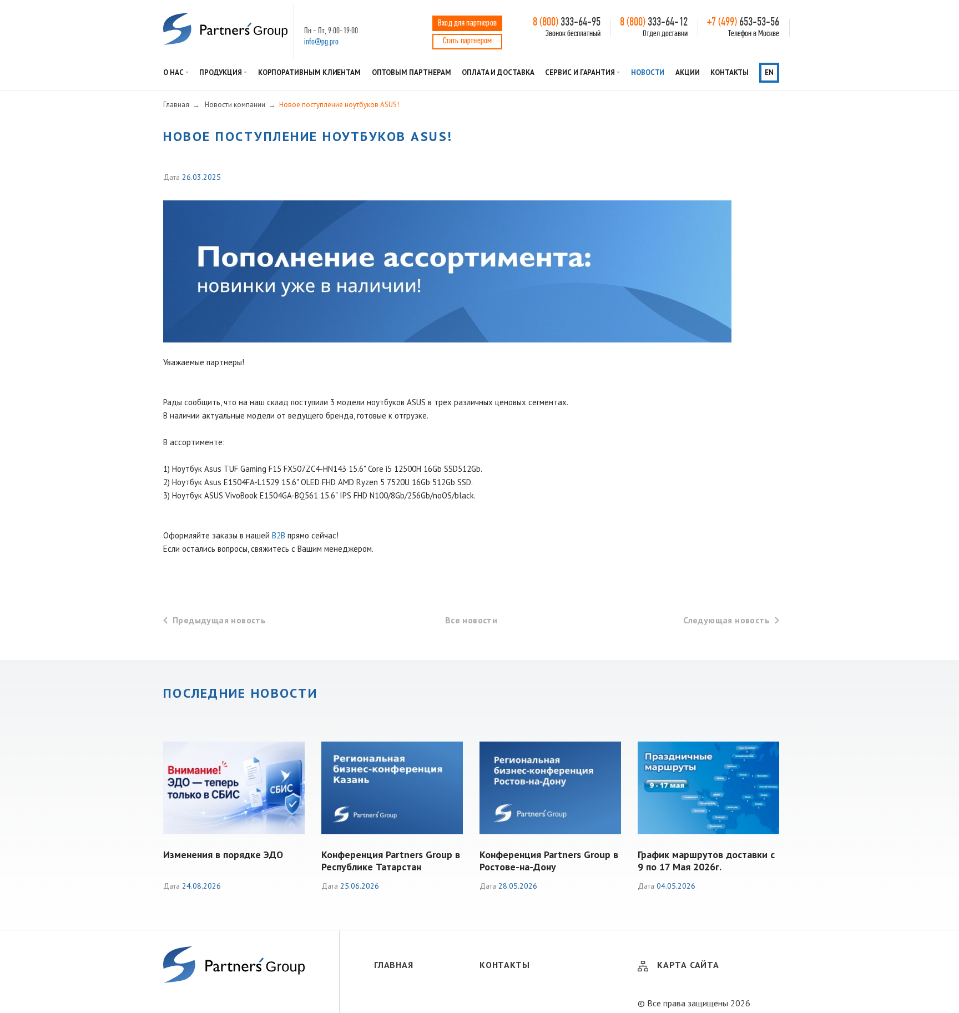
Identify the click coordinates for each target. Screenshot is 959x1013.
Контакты (729, 72)
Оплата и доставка (498, 72)
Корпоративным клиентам (309, 72)
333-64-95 (566, 22)
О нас (173, 72)
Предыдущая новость (219, 620)
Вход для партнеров (467, 23)
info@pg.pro (321, 42)
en (769, 72)
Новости (648, 72)
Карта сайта (688, 964)
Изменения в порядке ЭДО (223, 854)
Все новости (471, 620)
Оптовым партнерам (411, 72)
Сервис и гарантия (580, 72)
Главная (393, 964)
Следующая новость (726, 620)
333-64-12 (654, 22)
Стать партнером (467, 41)
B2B (278, 535)
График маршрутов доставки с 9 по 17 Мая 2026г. (706, 860)
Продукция (220, 72)
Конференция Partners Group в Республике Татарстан (390, 860)
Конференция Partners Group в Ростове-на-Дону (549, 860)
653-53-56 (743, 22)
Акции (687, 72)
